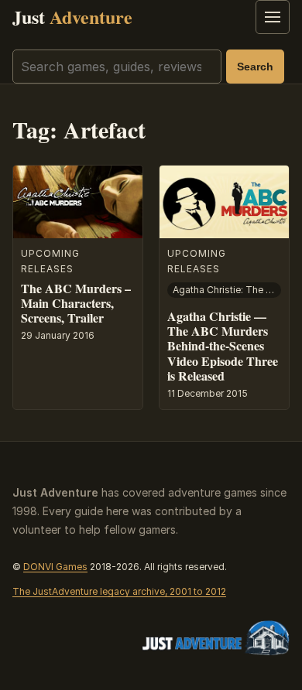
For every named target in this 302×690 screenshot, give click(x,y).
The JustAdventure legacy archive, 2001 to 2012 (119, 591)
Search (255, 66)
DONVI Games (55, 566)
